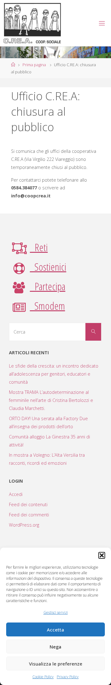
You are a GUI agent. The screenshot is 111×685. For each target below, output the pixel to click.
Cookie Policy (43, 676)
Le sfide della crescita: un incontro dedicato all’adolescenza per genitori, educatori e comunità (53, 374)
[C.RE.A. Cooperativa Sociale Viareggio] (32, 23)
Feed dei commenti (29, 515)
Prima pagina (34, 64)
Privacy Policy (68, 676)
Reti (39, 247)
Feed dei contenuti (28, 504)
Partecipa (47, 286)
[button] (102, 555)
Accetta (55, 630)
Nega (55, 647)
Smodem (47, 306)
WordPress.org (24, 525)
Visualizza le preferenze (55, 664)
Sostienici (48, 267)
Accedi (16, 494)
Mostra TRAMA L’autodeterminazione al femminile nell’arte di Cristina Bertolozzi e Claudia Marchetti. (51, 400)
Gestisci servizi (55, 612)
